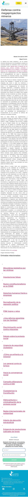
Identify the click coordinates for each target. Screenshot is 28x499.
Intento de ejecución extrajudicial (12, 421)
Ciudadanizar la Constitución (10, 392)
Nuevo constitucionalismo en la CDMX (14, 285)
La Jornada (14, 250)
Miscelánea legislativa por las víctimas (14, 269)
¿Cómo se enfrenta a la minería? (13, 355)
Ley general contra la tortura (12, 364)
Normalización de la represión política (11, 303)
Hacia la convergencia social (12, 374)
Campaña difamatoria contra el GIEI (12, 383)
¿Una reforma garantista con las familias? (13, 319)
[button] (5, 3)
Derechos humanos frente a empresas (15, 294)
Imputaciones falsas (12, 277)
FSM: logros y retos (11, 311)
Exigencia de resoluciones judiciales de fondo (14, 430)
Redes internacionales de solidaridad (14, 412)
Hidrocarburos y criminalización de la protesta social (12, 402)
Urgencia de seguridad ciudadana (13, 346)
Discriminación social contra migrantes (12, 328)
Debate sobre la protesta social (14, 337)
